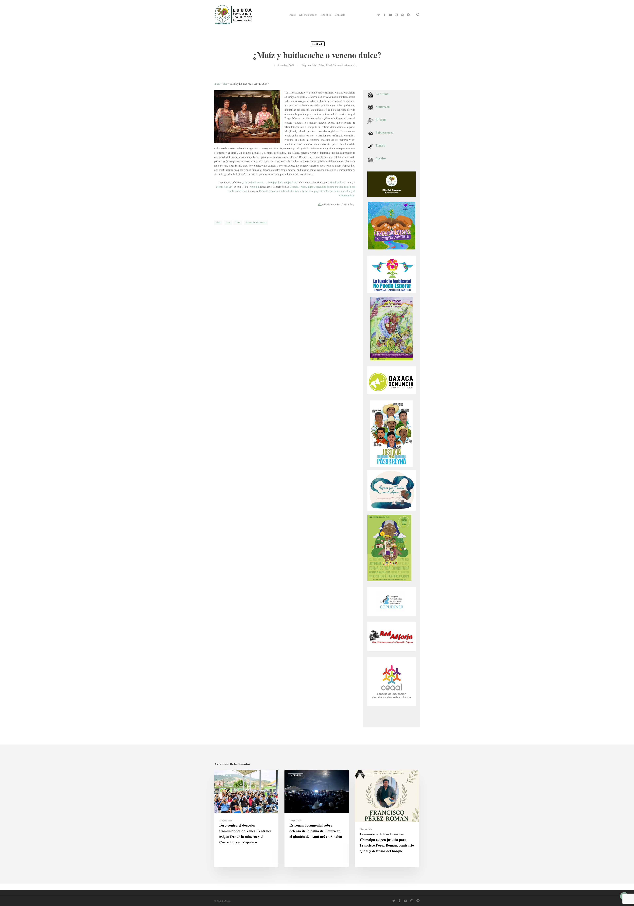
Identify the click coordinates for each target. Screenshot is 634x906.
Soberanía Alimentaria (344, 65)
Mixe (321, 65)
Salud (329, 65)
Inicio (217, 83)
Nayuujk (254, 186)
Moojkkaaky (336, 182)
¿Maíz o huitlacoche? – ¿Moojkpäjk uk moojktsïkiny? (270, 182)
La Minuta (317, 44)
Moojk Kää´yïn (224, 186)
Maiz (315, 65)
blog (225, 83)
